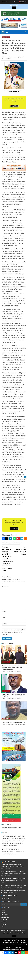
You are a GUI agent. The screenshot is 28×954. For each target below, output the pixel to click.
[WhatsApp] (14, 538)
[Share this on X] (6, 538)
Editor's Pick (6, 37)
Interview (4, 919)
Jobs (2, 926)
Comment (5, 587)
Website (4, 624)
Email (4, 617)
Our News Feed (9, 862)
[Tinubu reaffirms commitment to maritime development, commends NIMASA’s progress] (14, 654)
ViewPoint (4, 922)
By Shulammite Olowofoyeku (10, 57)
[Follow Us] (25, 477)
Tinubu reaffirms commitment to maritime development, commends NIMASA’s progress (12, 667)
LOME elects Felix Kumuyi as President (13, 722)
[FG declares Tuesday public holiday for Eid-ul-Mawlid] (14, 683)
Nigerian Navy (6, 543)
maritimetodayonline (16, 671)
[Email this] (16, 952)
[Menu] (6, 32)
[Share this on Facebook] (3, 538)
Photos (3, 924)
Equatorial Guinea (9, 542)
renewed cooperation (15, 543)
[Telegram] (21, 538)
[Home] (3, 32)
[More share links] (25, 538)
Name (4, 611)
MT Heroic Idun (17, 542)
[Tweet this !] (9, 952)
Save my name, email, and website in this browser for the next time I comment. (13, 632)
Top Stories (4, 915)
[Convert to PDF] (18, 538)
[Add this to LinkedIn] (10, 538)
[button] (6, 32)
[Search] (25, 31)
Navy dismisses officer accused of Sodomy (20, 550)
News (3, 912)
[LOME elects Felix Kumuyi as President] (14, 710)
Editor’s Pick (5, 917)
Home (3, 910)
